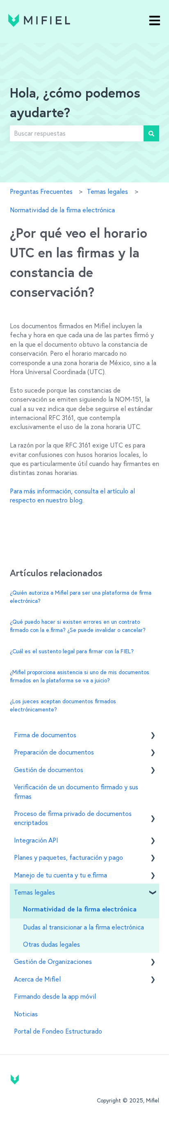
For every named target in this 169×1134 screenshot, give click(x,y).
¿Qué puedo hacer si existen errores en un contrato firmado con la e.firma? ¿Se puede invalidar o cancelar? (78, 626)
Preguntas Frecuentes (41, 191)
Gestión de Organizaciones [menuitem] (53, 961)
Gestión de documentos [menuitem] (48, 770)
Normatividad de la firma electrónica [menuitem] (80, 909)
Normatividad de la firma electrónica (62, 210)
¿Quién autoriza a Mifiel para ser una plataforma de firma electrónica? (80, 596)
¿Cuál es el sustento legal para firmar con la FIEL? (72, 651)
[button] (152, 735)
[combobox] (77, 133)
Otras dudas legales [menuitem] (51, 944)
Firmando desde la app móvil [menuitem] (55, 996)
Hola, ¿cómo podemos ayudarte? (75, 103)
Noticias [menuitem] (26, 1014)
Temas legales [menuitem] (34, 892)
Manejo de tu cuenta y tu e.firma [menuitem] (60, 875)
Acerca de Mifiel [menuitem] (37, 979)
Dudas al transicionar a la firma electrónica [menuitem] (83, 927)
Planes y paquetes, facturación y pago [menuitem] (68, 857)
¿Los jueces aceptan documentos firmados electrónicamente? (63, 705)
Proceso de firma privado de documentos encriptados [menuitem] (73, 818)
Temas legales (107, 191)
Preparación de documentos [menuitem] (54, 752)
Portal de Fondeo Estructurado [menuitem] (58, 1031)
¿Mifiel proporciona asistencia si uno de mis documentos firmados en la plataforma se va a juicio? (79, 676)
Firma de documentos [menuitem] (45, 735)
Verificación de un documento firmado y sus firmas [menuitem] (76, 791)
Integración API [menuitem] (36, 840)
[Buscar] (151, 133)
